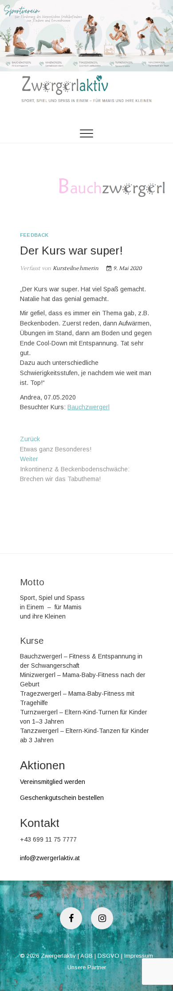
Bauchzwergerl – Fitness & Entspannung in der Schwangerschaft (81, 661)
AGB (86, 955)
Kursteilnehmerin (74, 268)
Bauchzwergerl (88, 407)
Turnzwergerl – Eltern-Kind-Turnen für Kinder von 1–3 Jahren (83, 717)
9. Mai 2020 (127, 268)
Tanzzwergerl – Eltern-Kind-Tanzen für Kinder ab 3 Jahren (84, 735)
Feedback (34, 235)
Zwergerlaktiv (58, 955)
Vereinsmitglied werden (52, 781)
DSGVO (108, 955)
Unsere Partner (86, 967)
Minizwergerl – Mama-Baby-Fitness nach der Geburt (82, 679)
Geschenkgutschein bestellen (62, 797)
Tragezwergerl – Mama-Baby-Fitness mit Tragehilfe (77, 698)
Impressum (138, 955)
